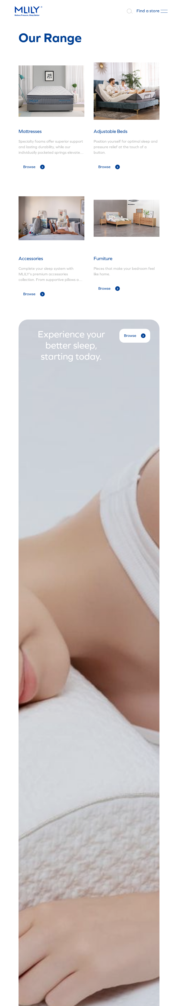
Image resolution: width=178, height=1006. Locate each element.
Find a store (148, 10)
